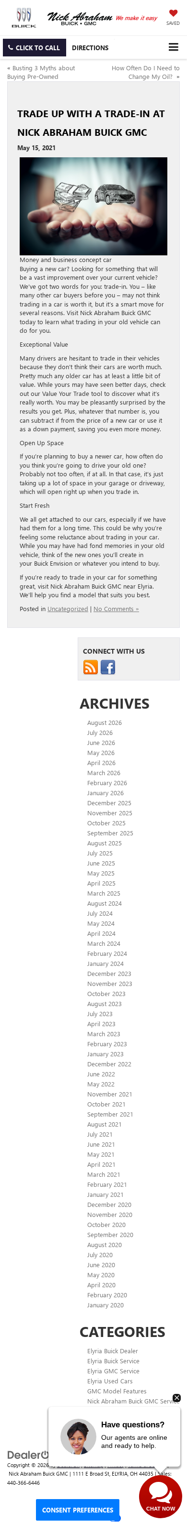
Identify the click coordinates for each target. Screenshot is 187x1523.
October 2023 (106, 993)
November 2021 (109, 1094)
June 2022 (101, 1074)
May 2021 (101, 1154)
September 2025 (110, 833)
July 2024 (100, 913)
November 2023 (109, 983)
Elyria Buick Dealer (112, 1351)
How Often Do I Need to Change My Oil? (146, 72)
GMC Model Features (117, 1391)
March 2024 (103, 943)
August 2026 (104, 722)
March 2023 (103, 1034)
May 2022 (101, 1084)
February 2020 (107, 1295)
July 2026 (100, 732)
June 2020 (101, 1264)
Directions (90, 48)
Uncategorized (67, 608)
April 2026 (101, 762)
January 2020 (105, 1305)
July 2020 (100, 1254)
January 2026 (105, 793)
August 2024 (104, 903)
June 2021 (101, 1144)
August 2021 (104, 1124)
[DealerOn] (31, 1454)
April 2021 (101, 1164)
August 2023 (104, 1003)
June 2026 (101, 742)
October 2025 (106, 823)
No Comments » (116, 608)
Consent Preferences (77, 1510)
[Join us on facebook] (108, 666)
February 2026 (107, 782)
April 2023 (101, 1023)
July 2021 (100, 1134)
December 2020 (109, 1204)
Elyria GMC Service (113, 1371)
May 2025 (101, 873)
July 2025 (100, 853)
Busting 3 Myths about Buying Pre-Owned (41, 72)
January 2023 (105, 1054)
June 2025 (101, 863)
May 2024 (101, 923)
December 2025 (109, 803)
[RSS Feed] (90, 666)
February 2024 (107, 953)
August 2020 (104, 1244)
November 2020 (109, 1214)
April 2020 (101, 1285)
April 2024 (101, 933)
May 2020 (101, 1275)
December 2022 (109, 1064)
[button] (34, 47)
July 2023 (100, 1013)
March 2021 (103, 1174)
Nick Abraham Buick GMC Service (133, 1401)
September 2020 (110, 1234)
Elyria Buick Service (113, 1361)
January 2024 (105, 963)
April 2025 (101, 883)
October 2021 (106, 1104)
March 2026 (103, 772)
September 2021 (110, 1114)
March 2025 (103, 893)
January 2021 (105, 1194)
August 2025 (104, 843)
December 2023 (109, 973)
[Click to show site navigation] (173, 47)
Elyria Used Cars (110, 1381)
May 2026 (101, 752)
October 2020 (106, 1224)
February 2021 (107, 1184)
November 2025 (109, 813)
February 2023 (107, 1044)
